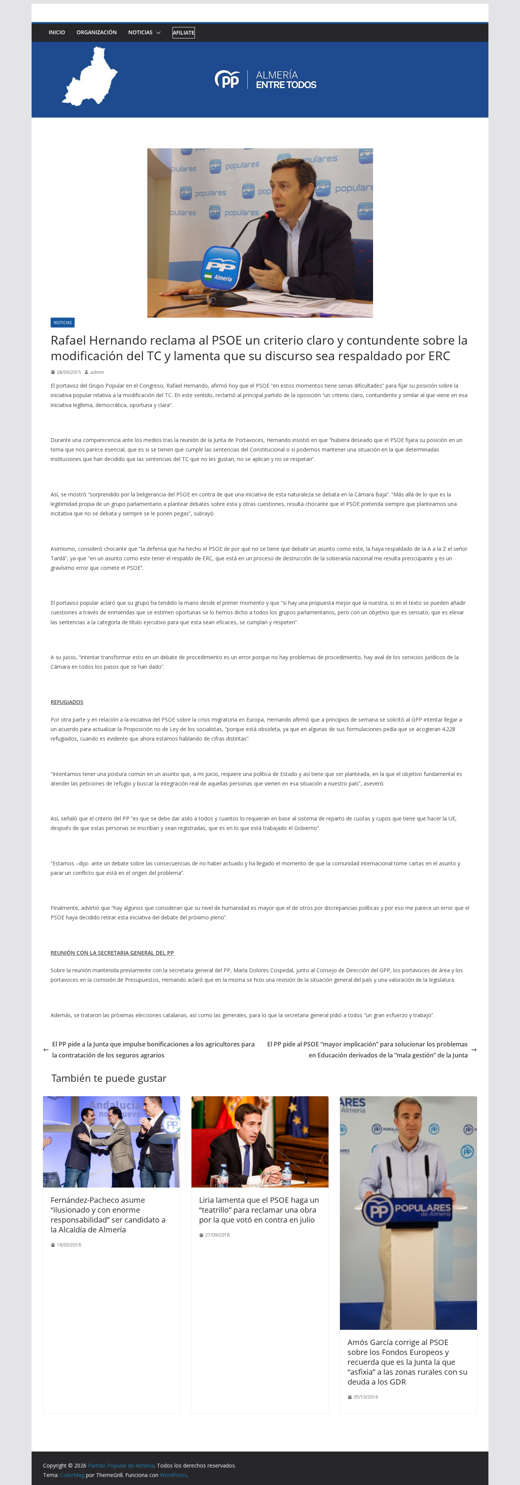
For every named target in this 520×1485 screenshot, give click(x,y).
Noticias (140, 32)
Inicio (57, 32)
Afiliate (184, 32)
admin (97, 372)
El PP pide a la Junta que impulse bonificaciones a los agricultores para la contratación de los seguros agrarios (153, 1049)
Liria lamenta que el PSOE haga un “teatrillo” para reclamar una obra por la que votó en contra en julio (259, 1210)
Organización (97, 32)
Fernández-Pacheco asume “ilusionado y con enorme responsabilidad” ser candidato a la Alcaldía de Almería (108, 1215)
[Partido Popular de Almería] (260, 47)
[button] (157, 32)
